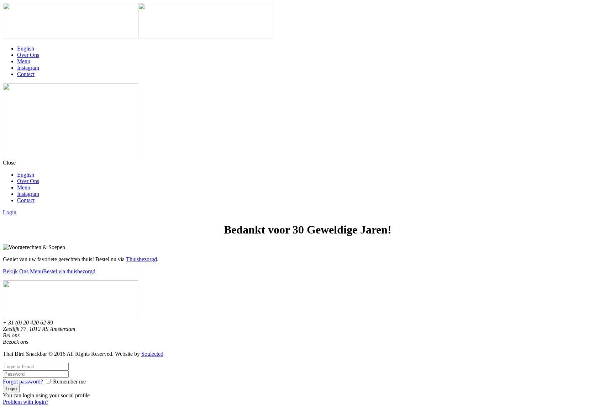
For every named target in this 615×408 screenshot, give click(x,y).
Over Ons (28, 55)
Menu (23, 61)
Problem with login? (25, 402)
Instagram (28, 68)
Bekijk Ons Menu (23, 271)
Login (9, 212)
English (25, 48)
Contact (26, 74)
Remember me (69, 382)
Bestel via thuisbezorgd (69, 271)
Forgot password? (23, 382)
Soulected (152, 354)
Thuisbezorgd (141, 259)
